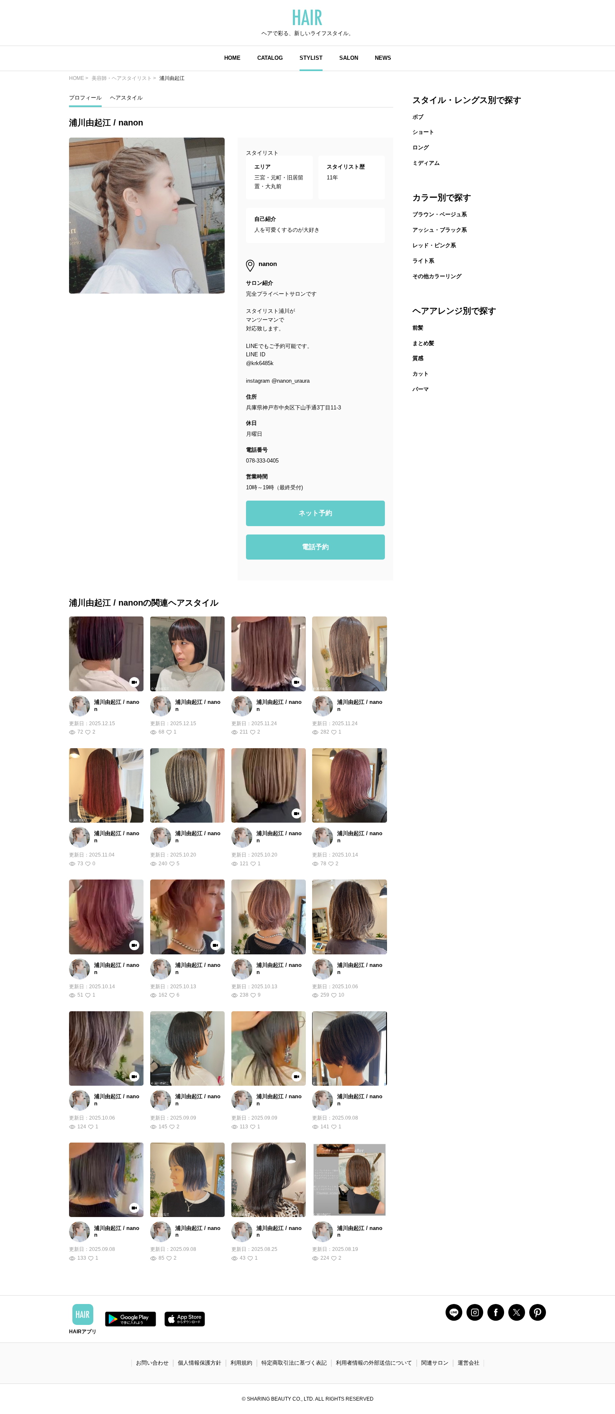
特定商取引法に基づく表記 (294, 1363)
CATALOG (270, 58)
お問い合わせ (152, 1363)
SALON (348, 58)
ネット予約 (315, 513)
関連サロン (434, 1363)
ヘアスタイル (126, 98)
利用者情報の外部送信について (374, 1363)
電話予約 (315, 546)
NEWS (383, 58)
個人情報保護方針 (199, 1363)
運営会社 (468, 1363)
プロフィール (85, 98)
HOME (232, 58)
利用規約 (241, 1363)
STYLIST (311, 58)
